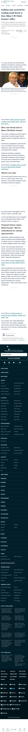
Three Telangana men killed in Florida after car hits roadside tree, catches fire (20, 616)
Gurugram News (18, 412)
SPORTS (3, 528)
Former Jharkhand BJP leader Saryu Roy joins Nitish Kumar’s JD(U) (13, 263)
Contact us (12, 677)
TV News (16, 437)
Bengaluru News (5, 406)
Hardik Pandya (17, 394)
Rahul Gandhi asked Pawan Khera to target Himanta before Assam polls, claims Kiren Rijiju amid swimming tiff (7, 649)
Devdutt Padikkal (5, 394)
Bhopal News (17, 406)
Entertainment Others (19, 440)
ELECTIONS (4, 548)
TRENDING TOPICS (5, 590)
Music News (4, 435)
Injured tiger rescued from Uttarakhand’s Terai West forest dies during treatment (20, 641)
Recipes (16, 471)
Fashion (2, 468)
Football (16, 530)
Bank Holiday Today (18, 576)
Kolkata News (4, 417)
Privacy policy (4, 680)
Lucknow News (17, 417)
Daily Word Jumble (5, 565)
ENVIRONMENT (5, 504)
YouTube (3, 586)
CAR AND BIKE (4, 520)
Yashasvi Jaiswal (4, 397)
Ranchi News (4, 425)
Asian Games (4, 584)
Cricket (13, 5)
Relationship (4, 474)
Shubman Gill (17, 392)
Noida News (17, 420)
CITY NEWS (4, 404)
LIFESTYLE (3, 463)
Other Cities (17, 425)
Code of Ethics (22, 682)
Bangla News (17, 601)
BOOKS (3, 540)
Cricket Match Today (19, 389)
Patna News (4, 423)
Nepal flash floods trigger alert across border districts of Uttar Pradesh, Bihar (20, 624)
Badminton (3, 530)
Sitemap (3, 685)
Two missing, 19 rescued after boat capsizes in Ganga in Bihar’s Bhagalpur (7, 624)
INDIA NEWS (4, 382)
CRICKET (3, 386)
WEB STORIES (4, 480)
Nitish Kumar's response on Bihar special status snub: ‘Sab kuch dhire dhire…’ (13, 122)
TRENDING (3, 484)
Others (2, 536)
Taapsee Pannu (4, 578)
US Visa (16, 581)
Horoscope (3, 447)
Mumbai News (4, 420)
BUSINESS (3, 488)
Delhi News (3, 412)
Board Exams (17, 454)
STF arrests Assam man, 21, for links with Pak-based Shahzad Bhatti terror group (7, 641)
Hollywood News (18, 432)
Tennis (15, 533)
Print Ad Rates (13, 682)
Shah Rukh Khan (18, 578)
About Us (3, 677)
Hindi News (17, 604)
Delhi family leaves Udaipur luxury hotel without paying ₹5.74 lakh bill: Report (20, 631)
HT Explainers (17, 607)
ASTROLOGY (4, 444)
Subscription (4, 682)
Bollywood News (5, 432)
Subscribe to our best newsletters (14, 357)
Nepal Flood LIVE (18, 586)
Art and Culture (4, 466)
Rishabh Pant (17, 397)
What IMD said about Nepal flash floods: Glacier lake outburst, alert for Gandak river (7, 616)
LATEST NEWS (4, 374)
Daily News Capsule (6, 360)
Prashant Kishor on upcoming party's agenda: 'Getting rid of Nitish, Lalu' (13, 315)
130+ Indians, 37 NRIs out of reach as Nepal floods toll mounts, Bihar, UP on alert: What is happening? (7, 632)
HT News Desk (6, 33)
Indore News (4, 415)
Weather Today (13, 680)
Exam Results (4, 459)
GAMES (3, 560)
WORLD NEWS (4, 378)
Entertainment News (6, 601)
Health (2, 471)
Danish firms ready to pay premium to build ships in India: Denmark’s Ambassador (20, 649)
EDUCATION (4, 451)
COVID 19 (3, 556)
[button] (2, 2)
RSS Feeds (12, 685)
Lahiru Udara (17, 400)
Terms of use (22, 677)
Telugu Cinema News (6, 437)
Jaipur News (17, 415)
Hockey (2, 533)
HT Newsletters (22, 680)
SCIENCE (3, 508)
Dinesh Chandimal (5, 400)
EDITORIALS (4, 516)
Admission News (5, 454)
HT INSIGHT (4, 544)
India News (20, 5)
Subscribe (23, 2)
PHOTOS (3, 492)
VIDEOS (3, 496)
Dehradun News (18, 409)
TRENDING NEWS (5, 573)
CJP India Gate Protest (6, 581)
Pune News (16, 423)
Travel (15, 474)
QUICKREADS (4, 552)
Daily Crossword (18, 562)
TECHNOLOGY (4, 524)
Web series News (5, 440)
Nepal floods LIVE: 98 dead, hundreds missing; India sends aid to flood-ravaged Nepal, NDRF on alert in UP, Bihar (7, 664)
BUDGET (3, 500)
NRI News (3, 607)
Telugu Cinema (17, 598)
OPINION (3, 512)
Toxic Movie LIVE (5, 576)
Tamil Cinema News (18, 435)
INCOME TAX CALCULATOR (8, 569)
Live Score (3, 392)
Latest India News (7, 612)
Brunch (16, 466)
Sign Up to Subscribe (14, 364)
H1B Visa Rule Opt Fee (19, 584)
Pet (1, 476)
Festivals (16, 468)
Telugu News (4, 604)
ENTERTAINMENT (5, 429)
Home (2, 5)
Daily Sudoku (4, 562)
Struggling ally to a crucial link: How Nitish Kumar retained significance (13, 167)
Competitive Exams (5, 456)
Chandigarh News (5, 409)
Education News (18, 459)
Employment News (18, 456)
